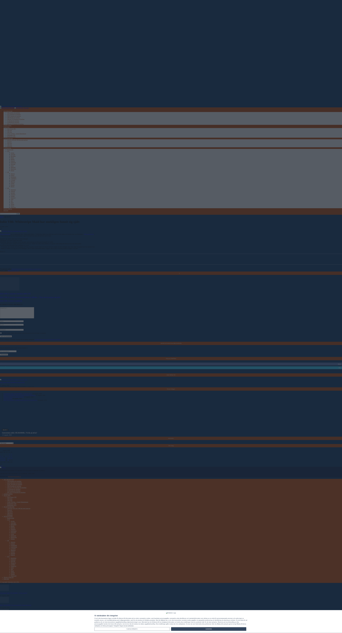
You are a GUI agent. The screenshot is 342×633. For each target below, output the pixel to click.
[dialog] (171, 621)
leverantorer (104, 618)
